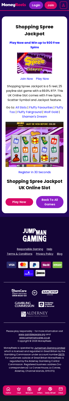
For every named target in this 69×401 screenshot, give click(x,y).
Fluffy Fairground (29, 112)
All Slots (21, 107)
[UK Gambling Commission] (24, 304)
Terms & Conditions (19, 254)
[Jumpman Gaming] (34, 240)
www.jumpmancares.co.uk (34, 337)
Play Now (42, 79)
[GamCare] (19, 292)
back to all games (50, 202)
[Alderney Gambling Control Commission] (34, 314)
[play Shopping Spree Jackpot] (34, 144)
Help (49, 249)
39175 (61, 354)
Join (50, 5)
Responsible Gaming (30, 249)
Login (36, 5)
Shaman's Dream (34, 116)
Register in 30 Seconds (34, 172)
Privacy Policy (44, 254)
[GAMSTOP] (50, 292)
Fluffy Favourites (41, 107)
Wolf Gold (51, 112)
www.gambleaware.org (32, 334)
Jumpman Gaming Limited (49, 347)
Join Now (26, 79)
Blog (59, 254)
